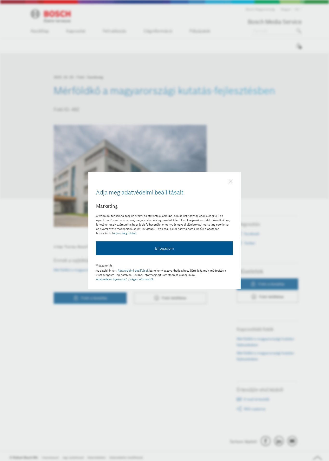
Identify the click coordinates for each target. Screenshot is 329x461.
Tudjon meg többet (124, 233)
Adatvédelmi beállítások (133, 270)
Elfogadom (164, 248)
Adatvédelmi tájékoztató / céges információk (125, 279)
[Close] (231, 182)
